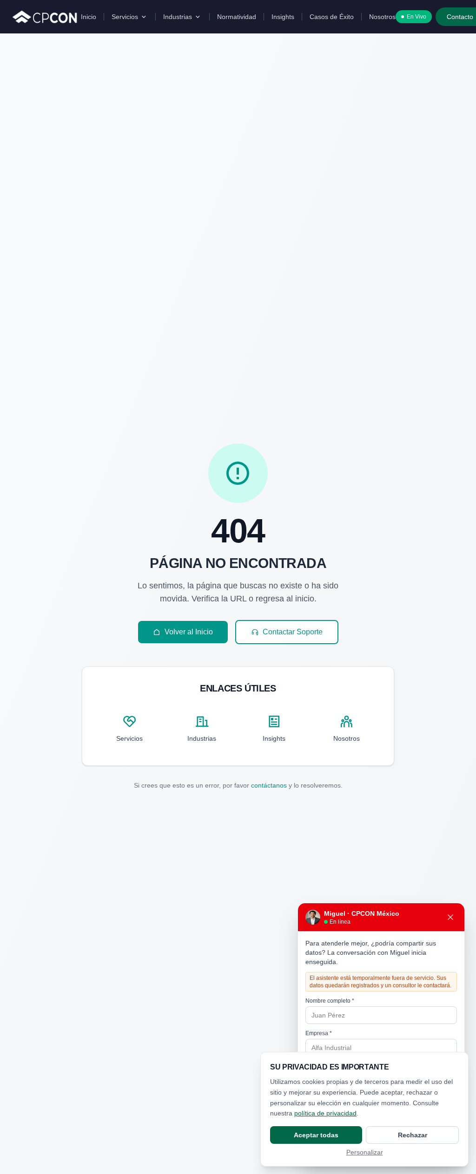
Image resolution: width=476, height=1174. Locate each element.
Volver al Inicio (189, 632)
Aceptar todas (316, 1135)
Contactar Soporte (293, 632)
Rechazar (412, 1135)
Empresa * (318, 1033)
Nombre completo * (329, 1001)
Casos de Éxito (332, 16)
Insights (282, 16)
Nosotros (382, 16)
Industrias (177, 16)
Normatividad (236, 16)
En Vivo (416, 16)
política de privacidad (325, 1113)
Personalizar (364, 1152)
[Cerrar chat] (450, 917)
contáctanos (269, 785)
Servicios (125, 16)
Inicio (88, 16)
